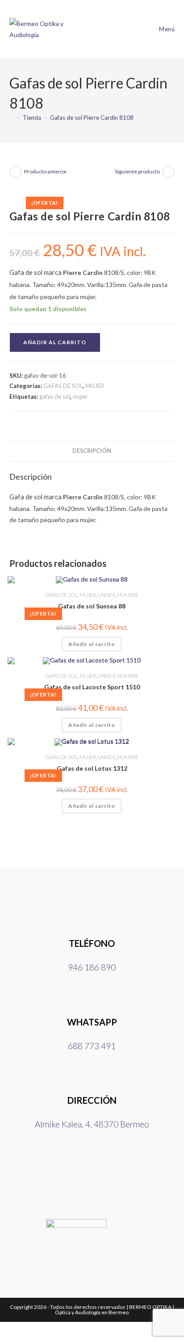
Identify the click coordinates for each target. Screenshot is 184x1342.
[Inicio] (11, 117)
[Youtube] (117, 1172)
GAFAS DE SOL (63, 385)
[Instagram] (92, 1172)
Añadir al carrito (54, 342)
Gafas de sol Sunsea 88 (91, 606)
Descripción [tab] (91, 450)
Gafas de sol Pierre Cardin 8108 (92, 117)
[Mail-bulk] (42, 1172)
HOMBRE (127, 594)
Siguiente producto (137, 171)
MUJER (94, 385)
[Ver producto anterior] (15, 171)
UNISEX (106, 594)
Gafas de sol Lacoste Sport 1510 (92, 687)
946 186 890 (92, 967)
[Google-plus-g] (142, 1172)
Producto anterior (45, 171)
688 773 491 (92, 1046)
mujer (80, 396)
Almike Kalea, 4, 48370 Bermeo (92, 1124)
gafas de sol (54, 396)
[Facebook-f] (67, 1172)
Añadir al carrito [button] (91, 644)
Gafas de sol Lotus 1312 (92, 768)
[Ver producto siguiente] (168, 171)
